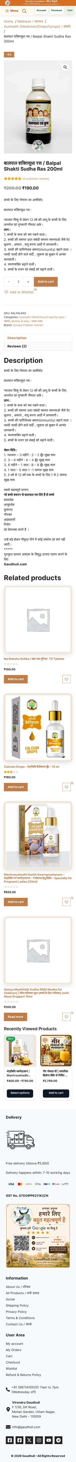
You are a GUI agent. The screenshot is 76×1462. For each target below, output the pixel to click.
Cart (9, 1356)
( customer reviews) (36, 178)
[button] (24, 11)
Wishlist (11, 1368)
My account (14, 1344)
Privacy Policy (16, 1312)
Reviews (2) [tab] (17, 346)
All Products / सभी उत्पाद (22, 1293)
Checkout (56, 10)
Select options (20, 1092)
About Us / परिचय (18, 1287)
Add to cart (46, 281)
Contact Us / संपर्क (19, 1324)
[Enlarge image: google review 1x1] (65, 1209)
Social (10, 1299)
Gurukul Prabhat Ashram (28, 325)
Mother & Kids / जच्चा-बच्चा (26, 321)
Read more (15, 1017)
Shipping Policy (17, 1305)
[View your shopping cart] (69, 10)
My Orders (13, 1350)
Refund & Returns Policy (23, 1375)
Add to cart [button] (16, 679)
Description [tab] (17, 338)
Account (41, 10)
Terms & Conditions (20, 1318)
